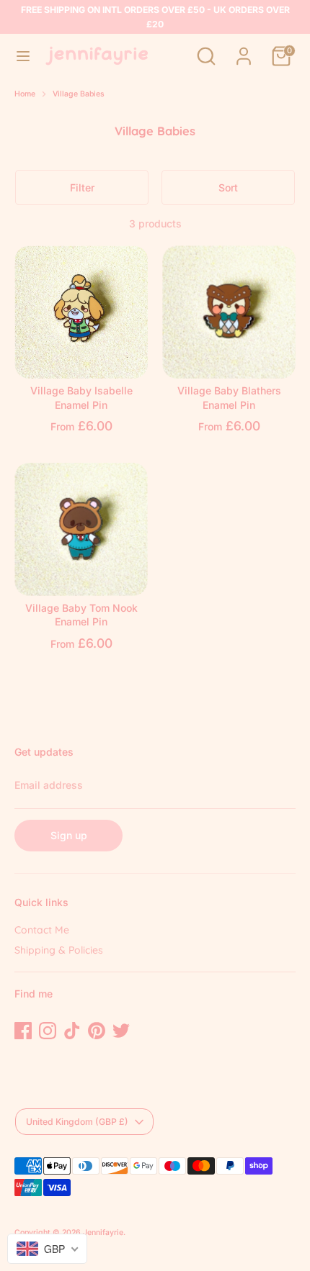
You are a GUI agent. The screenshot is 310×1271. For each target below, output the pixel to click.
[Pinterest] (96, 1030)
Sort (228, 187)
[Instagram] (47, 1030)
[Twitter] (121, 1030)
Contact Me (41, 929)
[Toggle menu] (23, 56)
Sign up (68, 835)
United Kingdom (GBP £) (77, 1121)
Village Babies (79, 94)
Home (24, 94)
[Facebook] (23, 1030)
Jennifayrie (103, 1232)
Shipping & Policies (58, 950)
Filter (82, 187)
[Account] (243, 48)
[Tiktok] (72, 1030)
